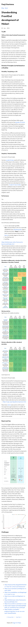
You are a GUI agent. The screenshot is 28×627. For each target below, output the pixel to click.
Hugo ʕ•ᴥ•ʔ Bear (17, 623)
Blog (2, 8)
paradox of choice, (20, 122)
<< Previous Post (10, 617)
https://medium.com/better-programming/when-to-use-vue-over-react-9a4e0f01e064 (14, 611)
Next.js (6, 235)
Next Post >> (19, 617)
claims (9, 405)
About (6, 8)
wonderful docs (10, 160)
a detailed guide (17, 229)
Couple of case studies (15, 184)
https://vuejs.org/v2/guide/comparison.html (14, 402)
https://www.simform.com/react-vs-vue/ (15, 603)
